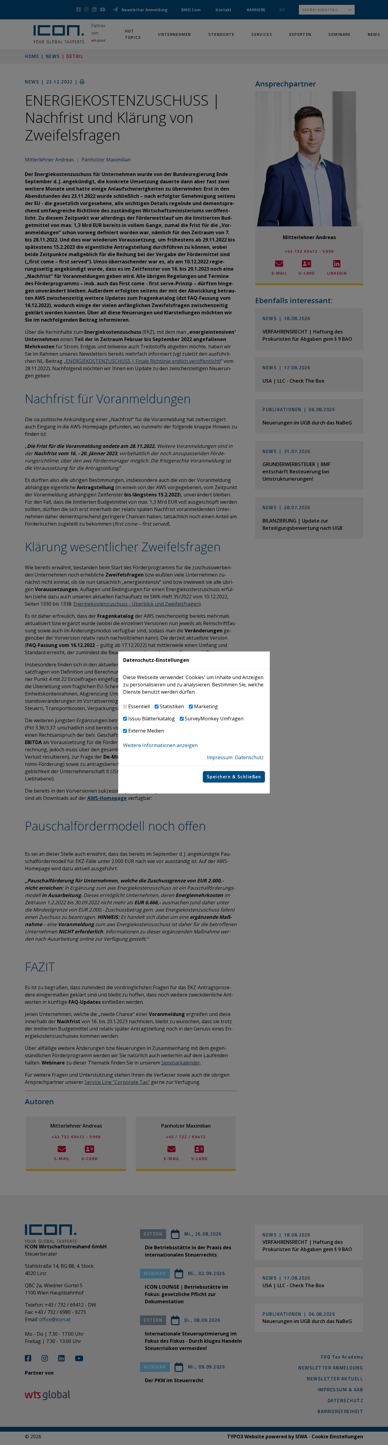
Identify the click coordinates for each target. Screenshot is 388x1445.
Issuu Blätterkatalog (151, 718)
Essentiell (139, 706)
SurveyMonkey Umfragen (214, 718)
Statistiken (172, 706)
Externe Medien (146, 730)
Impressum (219, 757)
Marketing (206, 706)
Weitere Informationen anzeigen (160, 745)
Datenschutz (249, 757)
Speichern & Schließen (234, 776)
